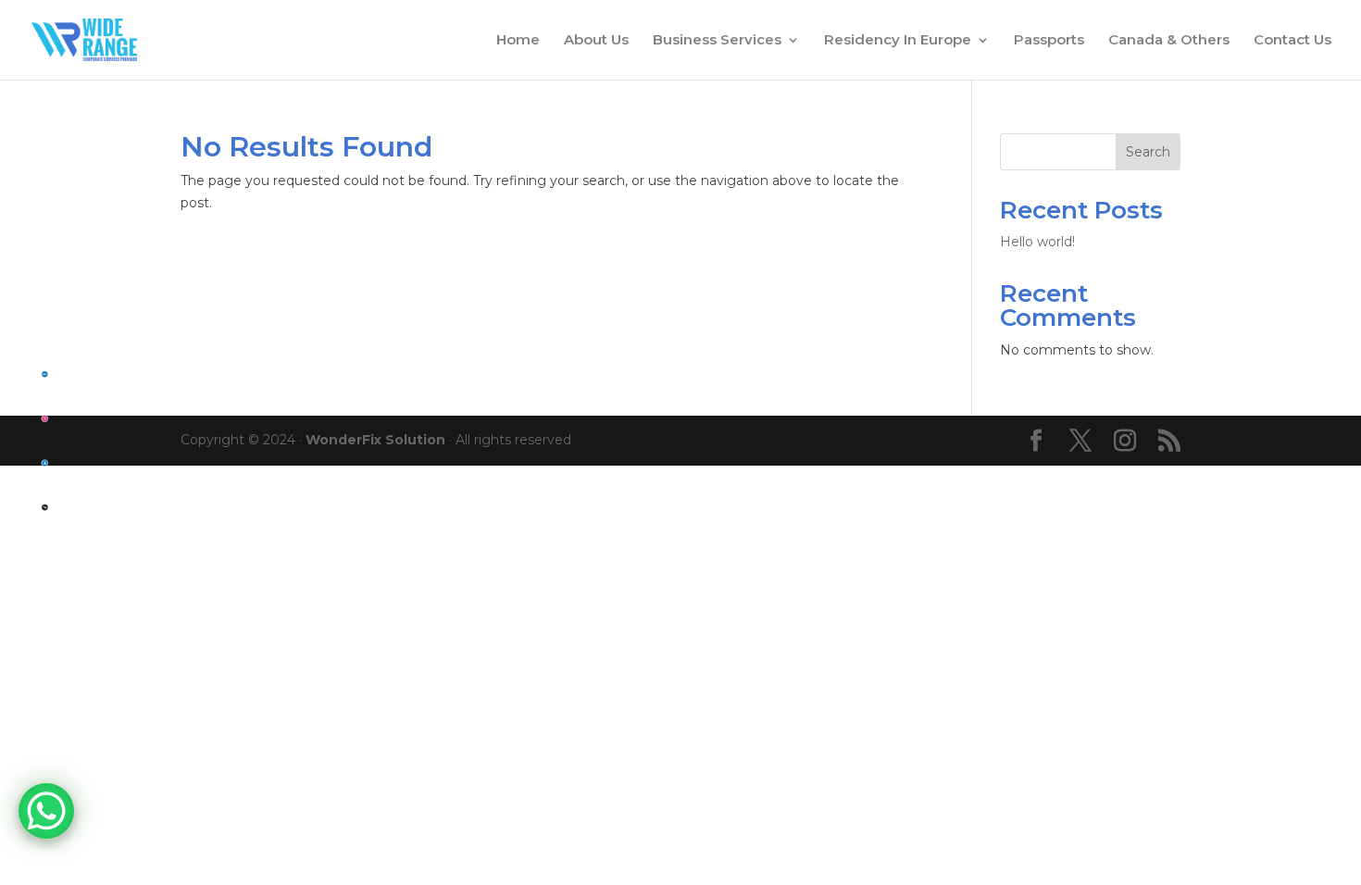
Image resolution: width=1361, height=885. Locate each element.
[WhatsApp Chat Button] (46, 811)
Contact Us (1292, 40)
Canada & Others (1169, 40)
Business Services (717, 40)
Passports (1049, 40)
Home (518, 40)
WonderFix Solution (375, 439)
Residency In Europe (897, 40)
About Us (596, 40)
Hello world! (1037, 241)
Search (1148, 151)
